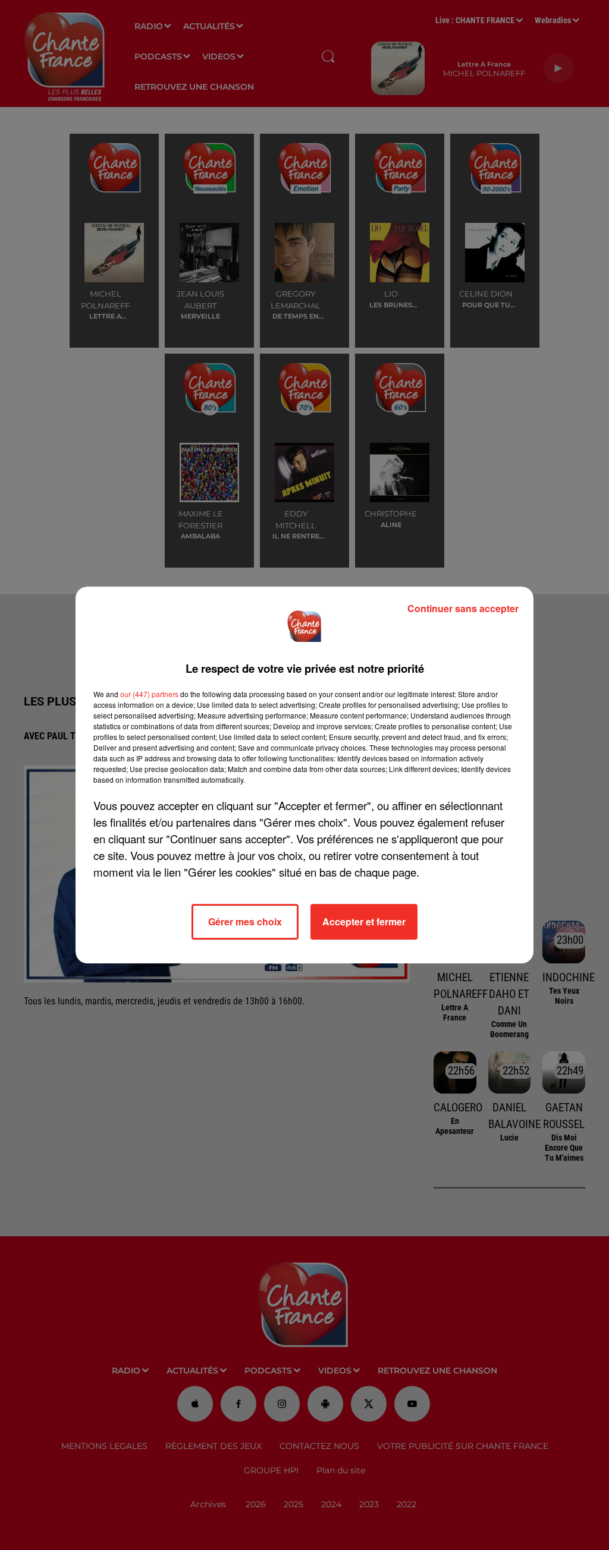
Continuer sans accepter (463, 608)
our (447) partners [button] (149, 694)
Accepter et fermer (364, 921)
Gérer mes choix (245, 921)
